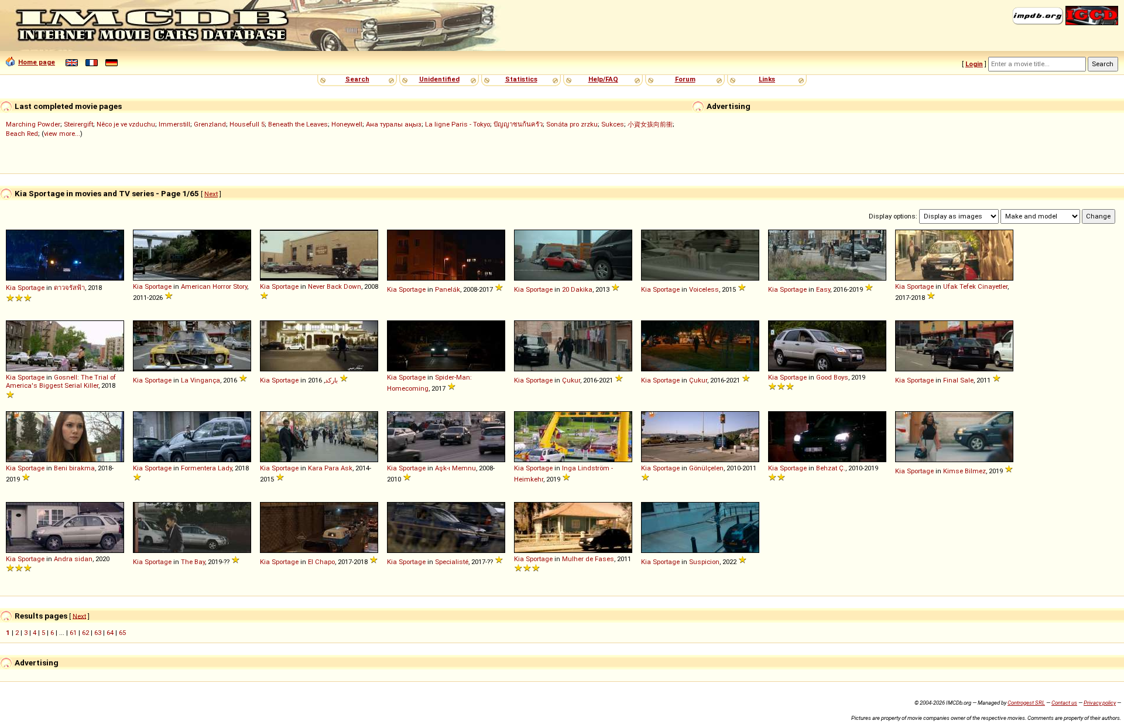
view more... (62, 133)
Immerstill (174, 124)
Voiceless (704, 289)
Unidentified (439, 79)
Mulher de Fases (588, 559)
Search (357, 79)
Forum (685, 79)
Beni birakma (74, 468)
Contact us (1064, 702)
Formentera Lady (206, 468)
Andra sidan (73, 559)
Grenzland (210, 124)
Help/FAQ (603, 79)
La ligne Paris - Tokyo (457, 124)
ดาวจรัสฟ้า (69, 288)
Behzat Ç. (830, 468)
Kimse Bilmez (964, 471)
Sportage (31, 288)
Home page (36, 62)
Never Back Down (334, 286)
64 (110, 633)
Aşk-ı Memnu (455, 468)
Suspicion (704, 562)
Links (767, 79)
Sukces (612, 124)
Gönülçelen (706, 468)
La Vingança (200, 380)
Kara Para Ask (330, 468)
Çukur (571, 380)
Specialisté (451, 562)
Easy (823, 289)
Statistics (521, 79)
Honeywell (346, 124)
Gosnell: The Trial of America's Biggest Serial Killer (61, 381)
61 (73, 633)
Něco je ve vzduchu (126, 124)
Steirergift (78, 124)
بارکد (331, 380)
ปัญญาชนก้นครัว (518, 124)
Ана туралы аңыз (394, 124)
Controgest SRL (1026, 702)
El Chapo (321, 562)
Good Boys (832, 377)
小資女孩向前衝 (650, 124)
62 (85, 633)
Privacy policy (1100, 702)
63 (97, 633)
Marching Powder (33, 124)
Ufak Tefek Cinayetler (975, 286)
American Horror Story (214, 286)
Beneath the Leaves (298, 124)
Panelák (447, 289)
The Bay (193, 562)
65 (122, 633)
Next (211, 194)
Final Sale (958, 380)
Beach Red (22, 133)
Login (974, 64)
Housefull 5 (247, 124)
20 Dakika (577, 289)
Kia (11, 288)
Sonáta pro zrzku (572, 124)
